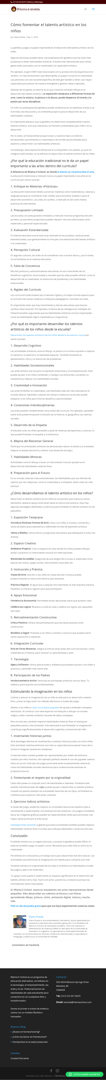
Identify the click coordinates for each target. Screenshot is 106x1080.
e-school (32, 1008)
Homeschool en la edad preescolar (30, 1041)
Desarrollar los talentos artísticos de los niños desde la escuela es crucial (48, 335)
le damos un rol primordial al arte (75, 171)
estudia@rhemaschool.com (78, 1002)
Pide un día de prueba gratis (26, 905)
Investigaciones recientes (23, 824)
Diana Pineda (19, 37)
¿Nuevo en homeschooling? (26, 1031)
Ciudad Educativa (20, 1058)
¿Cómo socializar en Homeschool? (29, 1036)
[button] (84, 1074)
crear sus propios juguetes (45, 707)
